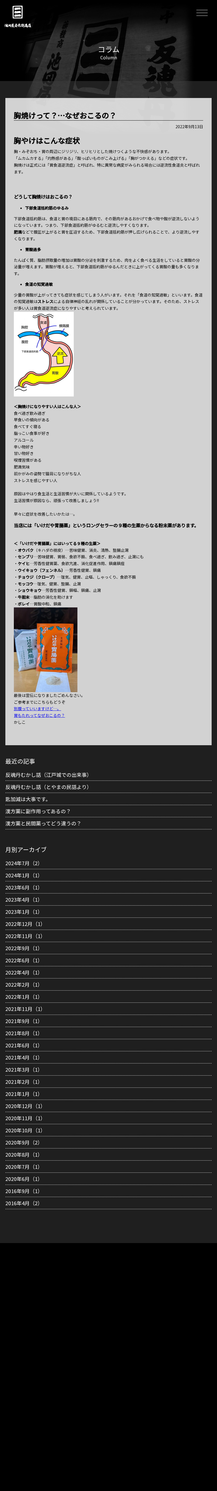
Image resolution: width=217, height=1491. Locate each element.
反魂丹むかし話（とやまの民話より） (48, 786)
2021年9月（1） (24, 1020)
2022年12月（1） (25, 923)
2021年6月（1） (24, 1045)
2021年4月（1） (24, 1057)
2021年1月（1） (24, 1093)
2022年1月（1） (24, 996)
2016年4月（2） (24, 1203)
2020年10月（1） (25, 1130)
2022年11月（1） (25, 935)
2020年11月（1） (25, 1118)
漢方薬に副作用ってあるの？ (38, 811)
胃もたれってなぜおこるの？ (39, 715)
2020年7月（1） (24, 1166)
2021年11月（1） (25, 1008)
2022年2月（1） (24, 984)
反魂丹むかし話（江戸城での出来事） (48, 774)
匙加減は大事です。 (28, 799)
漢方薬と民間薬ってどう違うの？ (43, 823)
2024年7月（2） (24, 863)
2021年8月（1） (24, 1033)
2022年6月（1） (24, 960)
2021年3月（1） (24, 1069)
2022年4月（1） (24, 972)
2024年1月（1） (24, 875)
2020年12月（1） (25, 1105)
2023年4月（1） (24, 899)
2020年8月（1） (24, 1154)
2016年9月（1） (24, 1190)
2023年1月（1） (24, 911)
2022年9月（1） (24, 948)
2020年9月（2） (24, 1142)
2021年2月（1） (24, 1081)
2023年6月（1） (24, 887)
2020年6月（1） (24, 1178)
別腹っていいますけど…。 (37, 708)
